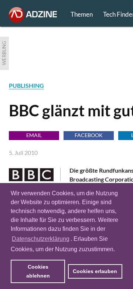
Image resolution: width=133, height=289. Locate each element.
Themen (82, 14)
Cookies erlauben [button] (95, 271)
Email (34, 135)
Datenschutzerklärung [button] (40, 239)
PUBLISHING (26, 85)
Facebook (89, 135)
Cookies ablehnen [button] (38, 271)
